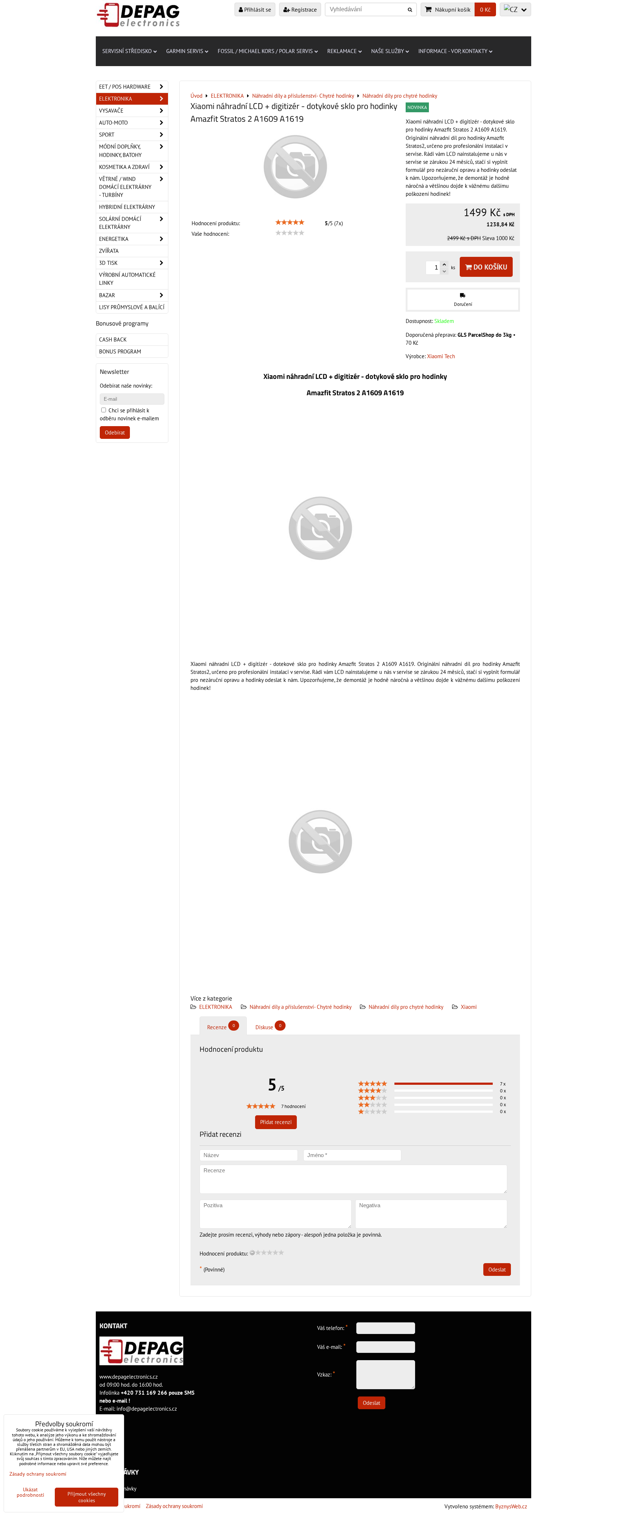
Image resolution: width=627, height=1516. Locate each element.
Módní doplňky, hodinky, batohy (120, 150)
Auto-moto (113, 122)
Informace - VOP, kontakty (452, 51)
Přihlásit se (257, 9)
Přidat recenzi (276, 1122)
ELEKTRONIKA (215, 1006)
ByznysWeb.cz (511, 1506)
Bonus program (120, 351)
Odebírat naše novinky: (126, 385)
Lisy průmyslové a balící (131, 307)
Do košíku (489, 266)
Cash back (113, 339)
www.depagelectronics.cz (128, 1376)
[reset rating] (252, 1253)
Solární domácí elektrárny (120, 222)
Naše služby (387, 51)
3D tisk (108, 262)
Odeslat (497, 1269)
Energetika (113, 238)
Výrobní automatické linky (127, 278)
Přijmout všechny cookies (86, 1497)
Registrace (303, 9)
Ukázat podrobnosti (30, 1492)
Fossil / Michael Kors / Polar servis (265, 51)
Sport (106, 134)
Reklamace (342, 51)
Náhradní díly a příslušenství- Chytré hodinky (301, 1006)
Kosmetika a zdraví (124, 166)
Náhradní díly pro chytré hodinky (406, 1006)
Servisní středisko (127, 51)
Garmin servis (184, 51)
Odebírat (115, 432)
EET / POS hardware (125, 86)
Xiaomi (469, 1006)
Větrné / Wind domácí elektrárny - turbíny (125, 186)
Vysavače (111, 110)
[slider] (289, 222)
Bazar (107, 295)
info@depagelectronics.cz (146, 1408)
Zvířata (109, 250)
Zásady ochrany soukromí (174, 1506)
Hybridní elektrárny (127, 206)
